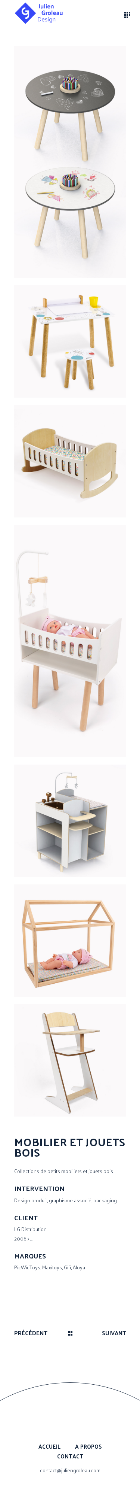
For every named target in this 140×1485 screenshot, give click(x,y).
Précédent (30, 1333)
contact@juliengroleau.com (70, 1470)
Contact (70, 1456)
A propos (88, 1446)
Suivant (114, 1333)
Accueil (49, 1446)
